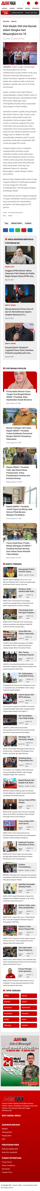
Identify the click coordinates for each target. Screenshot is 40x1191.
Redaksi (5, 1129)
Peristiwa (25, 1013)
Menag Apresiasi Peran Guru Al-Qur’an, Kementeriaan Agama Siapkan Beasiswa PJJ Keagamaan (19, 312)
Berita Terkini (17, 223)
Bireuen (21, 786)
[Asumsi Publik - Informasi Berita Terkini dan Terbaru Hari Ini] (8, 5)
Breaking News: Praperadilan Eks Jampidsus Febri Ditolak (26, 759)
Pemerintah (26, 1007)
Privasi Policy (7, 1162)
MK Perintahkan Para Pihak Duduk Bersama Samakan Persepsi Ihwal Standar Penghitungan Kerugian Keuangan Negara (27, 717)
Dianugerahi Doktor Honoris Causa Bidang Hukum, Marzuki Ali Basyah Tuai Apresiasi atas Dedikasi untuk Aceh (27, 570)
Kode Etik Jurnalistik (9, 1152)
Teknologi (7, 1025)
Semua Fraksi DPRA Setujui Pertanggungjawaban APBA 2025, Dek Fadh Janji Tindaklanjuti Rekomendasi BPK (27, 801)
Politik (6, 1019)
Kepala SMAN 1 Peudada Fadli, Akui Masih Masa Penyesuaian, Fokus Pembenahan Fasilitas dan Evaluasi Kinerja (18, 472)
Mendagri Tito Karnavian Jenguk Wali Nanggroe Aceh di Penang (27, 738)
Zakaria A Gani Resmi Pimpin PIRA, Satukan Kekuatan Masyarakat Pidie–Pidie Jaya (27, 927)
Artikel (4, 8)
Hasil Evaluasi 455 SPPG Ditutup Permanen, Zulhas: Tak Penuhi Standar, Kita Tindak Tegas (27, 696)
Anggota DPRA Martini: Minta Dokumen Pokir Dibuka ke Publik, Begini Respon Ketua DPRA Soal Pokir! (20, 273)
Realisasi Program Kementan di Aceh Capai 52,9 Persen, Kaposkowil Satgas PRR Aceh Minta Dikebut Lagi (27, 843)
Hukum (27, 8)
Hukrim (24, 1002)
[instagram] (14, 1119)
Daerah (12, 8)
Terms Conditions (8, 1165)
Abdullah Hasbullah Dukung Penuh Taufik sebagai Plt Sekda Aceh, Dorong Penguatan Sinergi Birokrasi (27, 885)
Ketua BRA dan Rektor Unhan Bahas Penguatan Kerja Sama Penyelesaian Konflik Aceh (27, 632)
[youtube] (17, 1119)
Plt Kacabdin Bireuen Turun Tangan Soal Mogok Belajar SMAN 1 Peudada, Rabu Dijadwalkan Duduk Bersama (19, 395)
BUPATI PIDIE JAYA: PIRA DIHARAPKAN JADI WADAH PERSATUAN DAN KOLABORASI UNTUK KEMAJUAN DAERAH (27, 906)
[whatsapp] (17, 230)
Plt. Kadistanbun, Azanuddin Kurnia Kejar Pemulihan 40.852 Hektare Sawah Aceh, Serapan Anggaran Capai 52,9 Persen (26, 674)
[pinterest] (23, 230)
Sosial (24, 1019)
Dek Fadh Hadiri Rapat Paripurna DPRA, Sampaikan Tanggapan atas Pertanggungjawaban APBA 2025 (27, 949)
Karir (3, 1139)
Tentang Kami (7, 1132)
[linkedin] (29, 230)
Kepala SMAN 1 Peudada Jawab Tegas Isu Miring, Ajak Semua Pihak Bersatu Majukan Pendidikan (19, 510)
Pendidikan (8, 1013)
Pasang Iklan (6, 1136)
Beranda (6, 21)
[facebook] (5, 230)
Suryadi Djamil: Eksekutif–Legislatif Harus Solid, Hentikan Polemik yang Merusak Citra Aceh (19, 350)
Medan (21, 575)
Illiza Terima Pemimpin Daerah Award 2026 (26, 653)
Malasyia (22, 744)
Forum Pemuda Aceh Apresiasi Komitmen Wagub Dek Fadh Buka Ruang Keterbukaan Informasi (27, 970)
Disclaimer (6, 1169)
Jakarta (13, 21)
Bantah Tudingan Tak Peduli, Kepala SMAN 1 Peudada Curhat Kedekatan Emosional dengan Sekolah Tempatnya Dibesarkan (19, 433)
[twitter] (11, 230)
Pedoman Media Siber (10, 1149)
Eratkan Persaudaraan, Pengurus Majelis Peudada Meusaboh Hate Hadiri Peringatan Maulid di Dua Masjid (27, 865)
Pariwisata (36, 8)
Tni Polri (25, 1025)
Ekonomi (20, 8)
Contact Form (7, 1172)
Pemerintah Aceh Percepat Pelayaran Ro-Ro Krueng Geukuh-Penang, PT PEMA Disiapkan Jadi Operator (27, 611)
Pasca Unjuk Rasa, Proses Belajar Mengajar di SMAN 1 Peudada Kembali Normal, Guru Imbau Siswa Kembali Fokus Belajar (19, 548)
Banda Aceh (9, 267)
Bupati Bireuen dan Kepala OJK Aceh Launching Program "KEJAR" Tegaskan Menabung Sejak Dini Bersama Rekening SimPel (27, 781)
